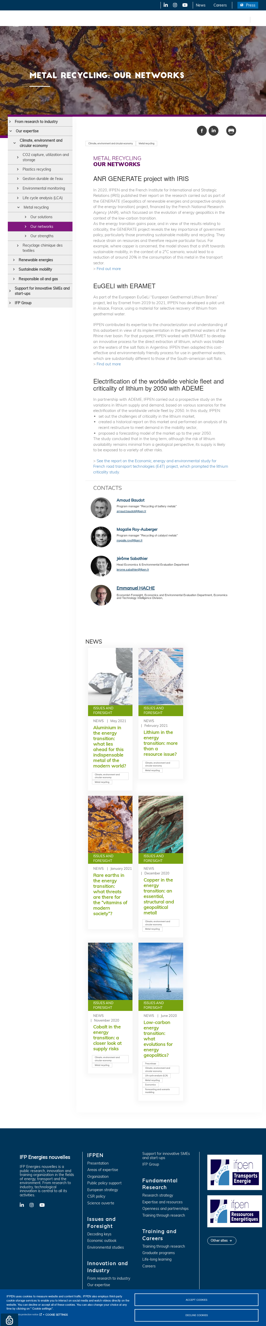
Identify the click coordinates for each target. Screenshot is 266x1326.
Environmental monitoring (44, 188)
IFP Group (23, 303)
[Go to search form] (255, 21)
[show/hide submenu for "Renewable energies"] (14, 260)
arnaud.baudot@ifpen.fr (131, 511)
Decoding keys (99, 1234)
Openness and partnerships (165, 1209)
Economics (150, 1084)
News (200, 5)
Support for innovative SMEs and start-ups (42, 291)
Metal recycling (36, 207)
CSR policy (96, 1196)
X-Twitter (174, 5)
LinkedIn (164, 5)
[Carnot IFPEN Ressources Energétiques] (234, 1211)
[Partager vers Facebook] (202, 130)
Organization (98, 1177)
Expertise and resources (162, 1202)
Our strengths (42, 236)
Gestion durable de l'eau (43, 178)
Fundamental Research (177, 19)
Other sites (219, 1240)
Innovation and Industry (130, 19)
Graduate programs (158, 1253)
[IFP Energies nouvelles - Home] (25, 19)
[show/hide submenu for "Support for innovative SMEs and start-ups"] (10, 291)
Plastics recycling (37, 169)
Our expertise (27, 131)
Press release (150, 1063)
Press (250, 5)
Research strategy (157, 1195)
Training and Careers (222, 19)
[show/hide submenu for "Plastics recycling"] (18, 169)
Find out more (109, 268)
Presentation (98, 1163)
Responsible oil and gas (38, 279)
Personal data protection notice (22, 1314)
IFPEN (54, 19)
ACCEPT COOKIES (196, 1300)
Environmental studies (105, 1247)
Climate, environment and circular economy (41, 143)
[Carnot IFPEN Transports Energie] (234, 1172)
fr (245, 19)
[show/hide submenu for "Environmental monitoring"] (18, 188)
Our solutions (41, 217)
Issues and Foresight (85, 19)
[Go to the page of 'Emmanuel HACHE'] (101, 596)
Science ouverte (100, 1203)
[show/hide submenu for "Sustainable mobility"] (14, 269)
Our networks (41, 226)
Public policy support (104, 1183)
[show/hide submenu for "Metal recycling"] (18, 207)
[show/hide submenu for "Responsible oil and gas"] (14, 279)
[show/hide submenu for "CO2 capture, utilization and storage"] (18, 157)
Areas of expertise (102, 1170)
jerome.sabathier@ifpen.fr (133, 569)
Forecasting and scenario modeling (157, 1091)
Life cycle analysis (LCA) (43, 198)
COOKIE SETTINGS (56, 1314)
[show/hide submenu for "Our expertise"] (10, 131)
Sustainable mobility (35, 269)
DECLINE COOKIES (196, 1315)
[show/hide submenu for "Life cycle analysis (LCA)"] (18, 198)
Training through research (163, 1215)
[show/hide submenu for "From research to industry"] (10, 121)
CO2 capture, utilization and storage (46, 157)
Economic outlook (101, 1241)
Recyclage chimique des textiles (43, 248)
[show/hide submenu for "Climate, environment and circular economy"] (14, 143)
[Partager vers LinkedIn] (213, 130)
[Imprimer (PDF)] (231, 130)
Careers (220, 5)
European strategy (102, 1190)
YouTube (184, 5)
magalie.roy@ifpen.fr (130, 540)
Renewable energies (36, 260)
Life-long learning (156, 1259)
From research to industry (36, 121)
